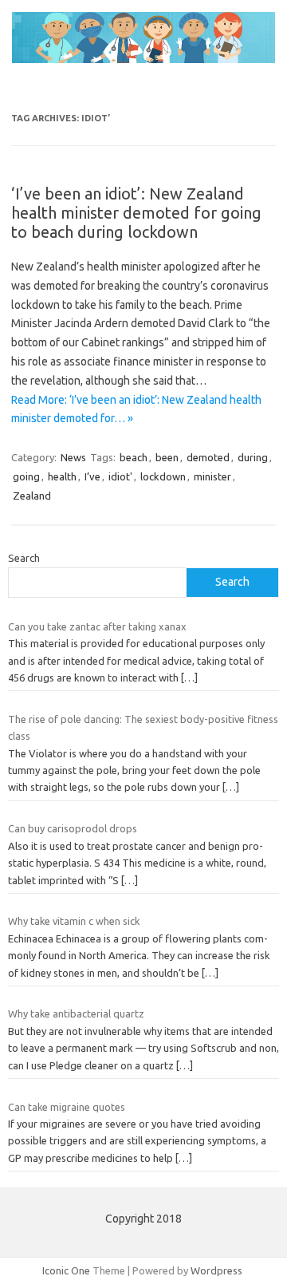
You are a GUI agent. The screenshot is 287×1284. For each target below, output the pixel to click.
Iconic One (66, 1270)
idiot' (120, 476)
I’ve (92, 476)
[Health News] (143, 59)
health (62, 476)
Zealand (32, 495)
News (73, 457)
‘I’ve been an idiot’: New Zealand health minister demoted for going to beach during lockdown (136, 212)
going (26, 476)
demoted (208, 457)
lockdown (163, 476)
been (167, 457)
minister (212, 476)
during (253, 457)
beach (133, 457)
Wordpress (216, 1270)
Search (24, 557)
